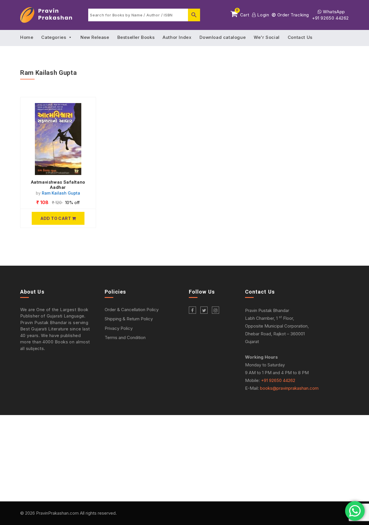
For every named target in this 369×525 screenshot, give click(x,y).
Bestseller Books (136, 37)
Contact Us (300, 37)
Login (262, 15)
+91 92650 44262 (330, 18)
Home (26, 37)
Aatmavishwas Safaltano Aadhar (58, 185)
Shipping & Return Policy (129, 319)
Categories (53, 37)
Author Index (177, 37)
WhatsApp (333, 11)
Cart (242, 14)
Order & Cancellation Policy (132, 309)
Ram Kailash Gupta (61, 193)
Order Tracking (292, 15)
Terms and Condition (125, 337)
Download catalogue (222, 37)
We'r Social (267, 37)
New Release (94, 37)
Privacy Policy (119, 328)
